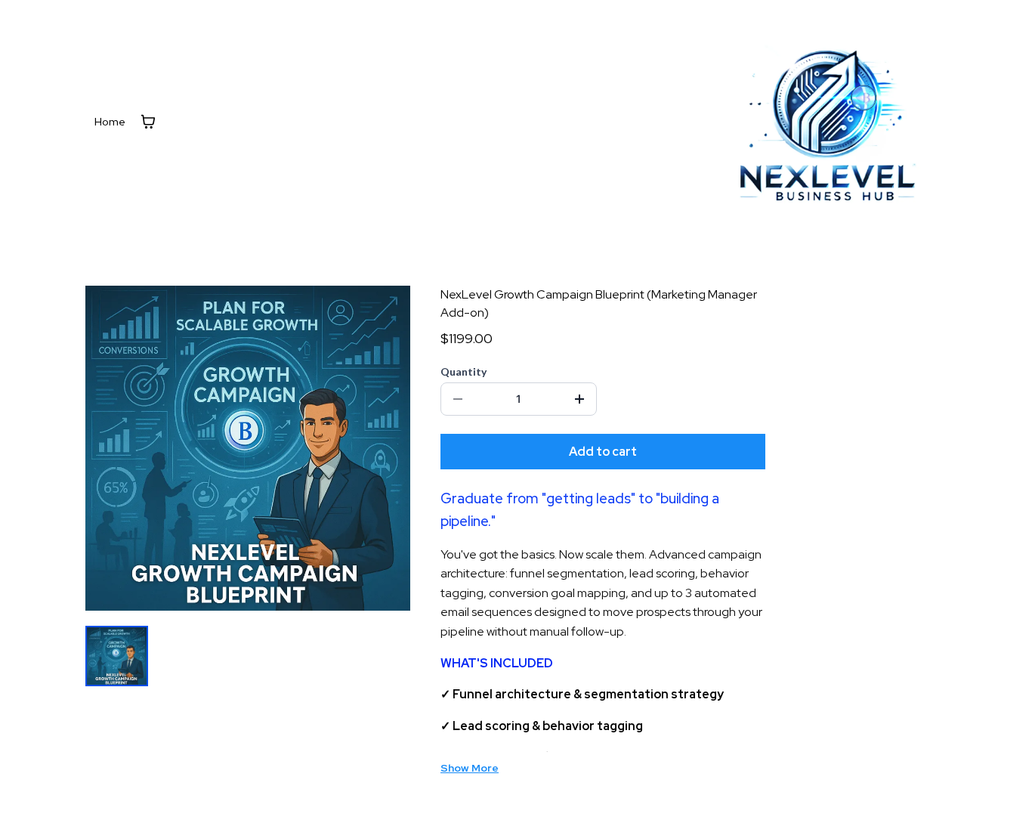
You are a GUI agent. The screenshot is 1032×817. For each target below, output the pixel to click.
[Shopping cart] (148, 121)
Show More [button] (469, 768)
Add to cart (603, 452)
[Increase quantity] (579, 399)
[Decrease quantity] (458, 399)
